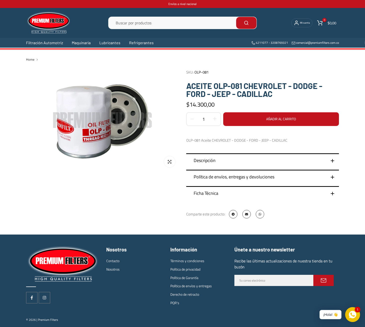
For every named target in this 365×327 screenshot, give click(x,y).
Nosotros (113, 269)
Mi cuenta (305, 23)
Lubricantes (109, 42)
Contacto (112, 260)
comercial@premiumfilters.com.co (317, 42)
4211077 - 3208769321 (271, 42)
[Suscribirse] (323, 280)
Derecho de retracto (184, 294)
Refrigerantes (141, 42)
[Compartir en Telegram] (233, 214)
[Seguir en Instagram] (44, 297)
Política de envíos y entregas (191, 285)
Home (30, 59)
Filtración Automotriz (44, 42)
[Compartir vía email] (246, 214)
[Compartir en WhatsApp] (260, 214)
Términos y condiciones (187, 260)
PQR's (174, 302)
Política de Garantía (184, 277)
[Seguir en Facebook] (31, 297)
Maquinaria (81, 42)
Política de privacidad (185, 269)
